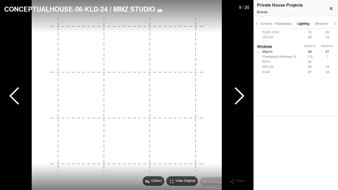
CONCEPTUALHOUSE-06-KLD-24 (56, 9)
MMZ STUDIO (134, 9)
